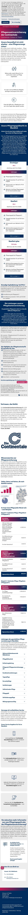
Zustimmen (5, 22)
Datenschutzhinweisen (7, 16)
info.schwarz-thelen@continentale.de (12, 877)
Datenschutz (4, 13)
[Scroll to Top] (25, 910)
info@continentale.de (8, 907)
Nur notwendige (16, 22)
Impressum (4, 19)
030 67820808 (9, 874)
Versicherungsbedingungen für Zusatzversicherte (13, 380)
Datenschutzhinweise (14, 19)
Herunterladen (21, 382)
